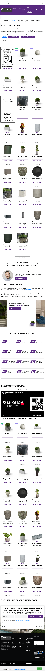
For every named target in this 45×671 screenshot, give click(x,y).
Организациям (28, 3)
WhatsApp (29, 7)
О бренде (3, 3)
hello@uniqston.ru (30, 12)
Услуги (13, 643)
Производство (14, 644)
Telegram (28, 8)
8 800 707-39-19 (22, 9)
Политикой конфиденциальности (19, 669)
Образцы (28, 650)
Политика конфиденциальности (4, 649)
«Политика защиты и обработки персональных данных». (23, 622)
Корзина (41, 11)
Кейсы (43, 3)
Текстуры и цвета (14, 36)
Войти (36, 11)
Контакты (13, 647)
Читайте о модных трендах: (28, 36)
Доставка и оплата (13, 3)
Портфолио (14, 646)
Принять (39, 668)
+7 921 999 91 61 (22, 11)
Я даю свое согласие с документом (17, 620)
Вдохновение (28, 639)
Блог (27, 647)
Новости (27, 643)
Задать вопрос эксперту (21, 278)
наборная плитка (11, 20)
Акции (22, 3)
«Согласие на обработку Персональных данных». (22, 620)
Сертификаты (28, 648)
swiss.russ (4, 36)
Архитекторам (36, 3)
